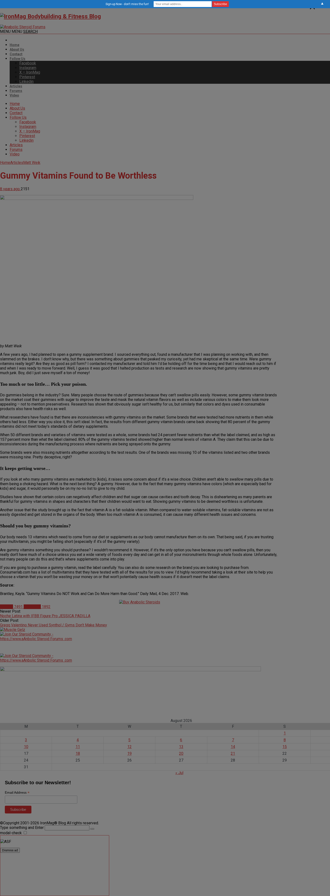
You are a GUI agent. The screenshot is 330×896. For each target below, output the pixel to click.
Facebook (27, 63)
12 (129, 746)
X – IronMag (29, 72)
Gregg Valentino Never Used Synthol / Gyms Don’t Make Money (53, 625)
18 (78, 753)
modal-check (11, 833)
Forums (16, 91)
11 (78, 746)
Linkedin (26, 81)
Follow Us (17, 59)
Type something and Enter (22, 827)
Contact (16, 54)
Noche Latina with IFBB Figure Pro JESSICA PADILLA (45, 616)
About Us (17, 49)
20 (181, 753)
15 (284, 746)
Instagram (27, 67)
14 (233, 746)
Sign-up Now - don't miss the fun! (127, 4)
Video (14, 95)
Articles (16, 86)
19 (129, 753)
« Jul (179, 772)
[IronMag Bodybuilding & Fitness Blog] (50, 16)
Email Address (17, 792)
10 (26, 746)
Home (14, 45)
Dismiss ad (10, 850)
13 (181, 746)
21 (233, 753)
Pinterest (27, 77)
